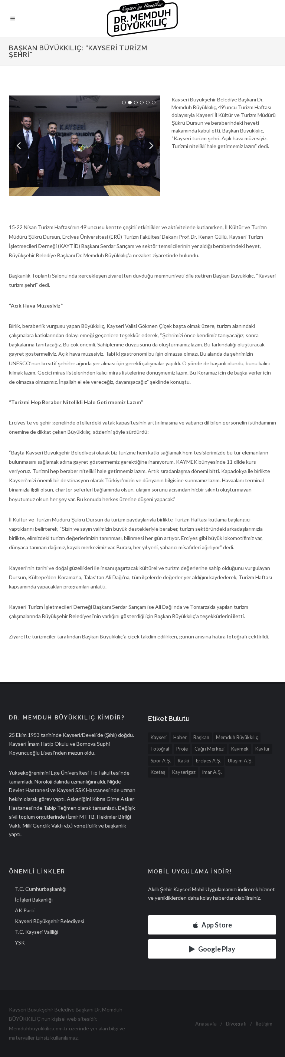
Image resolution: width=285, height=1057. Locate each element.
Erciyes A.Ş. (208, 761)
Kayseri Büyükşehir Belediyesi (49, 921)
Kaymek (240, 749)
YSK (20, 942)
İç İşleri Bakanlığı (34, 899)
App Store (217, 925)
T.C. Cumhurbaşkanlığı (40, 889)
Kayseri (159, 737)
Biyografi (236, 1023)
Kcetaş (158, 772)
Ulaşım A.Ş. (240, 761)
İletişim (264, 1023)
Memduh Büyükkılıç (237, 737)
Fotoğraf (160, 749)
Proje (182, 749)
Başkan (201, 737)
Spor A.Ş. (161, 761)
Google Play (216, 949)
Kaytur (262, 749)
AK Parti (25, 910)
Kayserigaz (184, 772)
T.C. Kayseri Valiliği (36, 932)
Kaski (183, 761)
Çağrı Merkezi (209, 749)
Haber (180, 737)
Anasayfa (206, 1023)
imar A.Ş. (212, 772)
